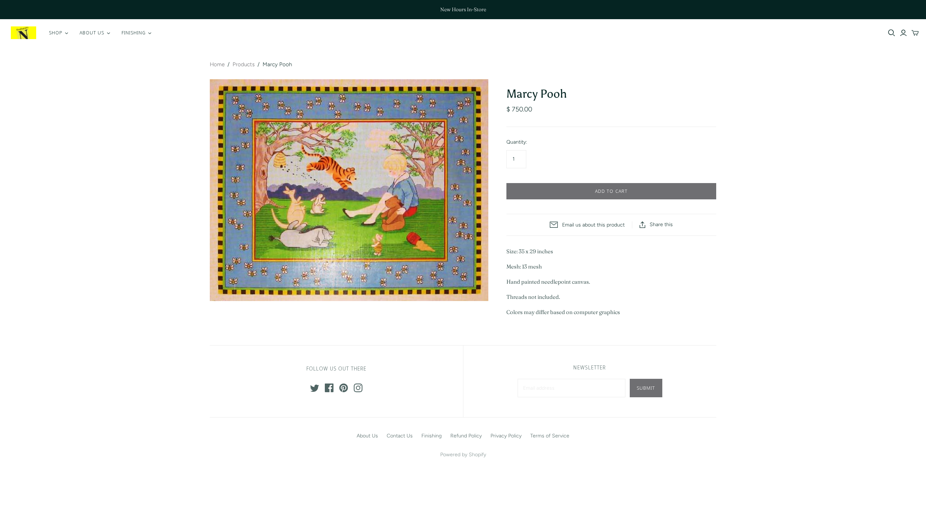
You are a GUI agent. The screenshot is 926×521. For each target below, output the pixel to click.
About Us (367, 436)
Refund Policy (466, 436)
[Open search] (891, 33)
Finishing (431, 436)
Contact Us (400, 436)
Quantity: (516, 142)
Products (244, 64)
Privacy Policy (506, 436)
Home (217, 64)
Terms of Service (549, 436)
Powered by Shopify (463, 455)
